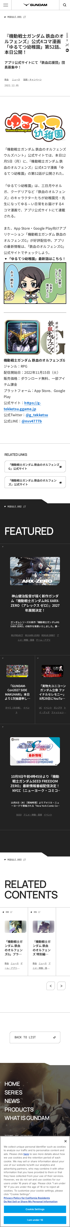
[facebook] (67, 50)
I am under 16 (35, 1219)
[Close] (65, 1141)
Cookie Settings (35, 1209)
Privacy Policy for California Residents (27, 1197)
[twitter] (67, 45)
